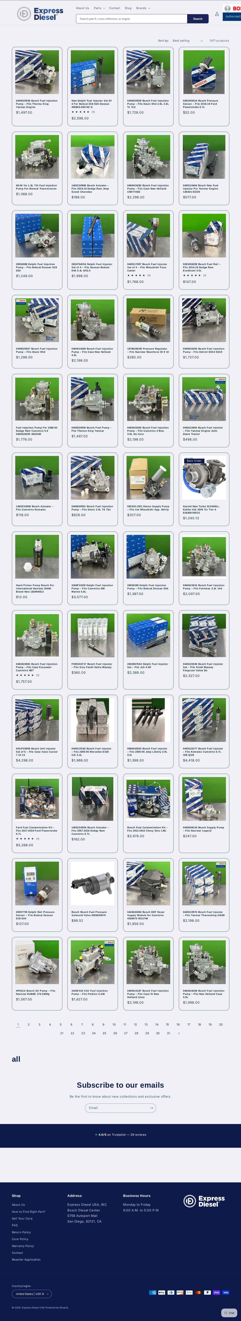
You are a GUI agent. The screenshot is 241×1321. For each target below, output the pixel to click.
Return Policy (21, 1232)
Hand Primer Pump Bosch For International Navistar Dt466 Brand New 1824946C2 (35, 588)
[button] (99, 8)
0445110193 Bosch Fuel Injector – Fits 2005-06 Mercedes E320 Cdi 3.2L (91, 751)
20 (221, 1024)
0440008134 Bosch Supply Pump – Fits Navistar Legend (203, 829)
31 (168, 1033)
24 (94, 1033)
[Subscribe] (151, 1108)
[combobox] (131, 18)
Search (197, 18)
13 (146, 1024)
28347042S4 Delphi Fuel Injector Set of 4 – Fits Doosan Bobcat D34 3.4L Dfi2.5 (92, 267)
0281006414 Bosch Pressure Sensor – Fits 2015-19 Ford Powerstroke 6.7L (200, 104)
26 (115, 1033)
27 (125, 1033)
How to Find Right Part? (29, 1211)
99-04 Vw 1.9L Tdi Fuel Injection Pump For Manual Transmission (36, 187)
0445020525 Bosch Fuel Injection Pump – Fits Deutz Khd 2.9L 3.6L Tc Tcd (148, 104)
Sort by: (163, 40)
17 (189, 1024)
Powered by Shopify (56, 1307)
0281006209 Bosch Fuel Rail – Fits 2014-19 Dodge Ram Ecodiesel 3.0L (202, 267)
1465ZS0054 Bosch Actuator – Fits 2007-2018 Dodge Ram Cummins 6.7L (90, 830)
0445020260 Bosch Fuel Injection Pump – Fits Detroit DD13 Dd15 (204, 350)
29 (147, 1033)
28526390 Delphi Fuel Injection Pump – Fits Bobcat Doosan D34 (147, 587)
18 (199, 1024)
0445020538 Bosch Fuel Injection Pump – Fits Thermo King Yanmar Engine (37, 104)
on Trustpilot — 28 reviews (120, 1134)
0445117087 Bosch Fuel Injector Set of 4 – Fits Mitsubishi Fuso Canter (147, 267)
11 (125, 1024)
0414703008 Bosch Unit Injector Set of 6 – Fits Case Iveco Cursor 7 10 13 (37, 751)
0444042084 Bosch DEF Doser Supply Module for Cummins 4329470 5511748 (146, 915)
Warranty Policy (23, 1246)
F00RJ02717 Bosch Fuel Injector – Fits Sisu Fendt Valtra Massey (92, 666)
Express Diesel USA (33, 1307)
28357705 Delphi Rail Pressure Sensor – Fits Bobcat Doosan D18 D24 (35, 915)
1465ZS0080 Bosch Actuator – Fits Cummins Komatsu (34, 508)
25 (104, 1033)
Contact (17, 1253)
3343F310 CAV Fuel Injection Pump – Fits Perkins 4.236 (90, 993)
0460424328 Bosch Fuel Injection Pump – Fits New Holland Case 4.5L (204, 994)
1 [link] (18, 1025)
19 (210, 1024)
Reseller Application (26, 1259)
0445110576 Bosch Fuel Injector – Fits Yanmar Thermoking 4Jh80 (204, 914)
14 (156, 1024)
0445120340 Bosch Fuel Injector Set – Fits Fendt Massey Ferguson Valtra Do (203, 667)
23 (83, 1033)
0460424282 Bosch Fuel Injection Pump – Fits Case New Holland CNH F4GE (148, 188)
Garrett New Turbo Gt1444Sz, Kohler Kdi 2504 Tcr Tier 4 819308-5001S (201, 509)
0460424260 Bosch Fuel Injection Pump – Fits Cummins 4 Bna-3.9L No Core (148, 430)
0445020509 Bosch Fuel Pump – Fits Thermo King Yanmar (92, 429)
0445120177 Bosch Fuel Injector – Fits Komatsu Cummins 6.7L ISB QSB (203, 751)
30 (158, 1033)
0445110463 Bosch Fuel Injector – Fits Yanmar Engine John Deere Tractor (203, 430)
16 (178, 1024)
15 (167, 1024)
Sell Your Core (22, 1218)
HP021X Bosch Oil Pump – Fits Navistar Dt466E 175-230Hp (35, 993)
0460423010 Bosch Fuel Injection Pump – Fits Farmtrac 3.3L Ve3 (204, 587)
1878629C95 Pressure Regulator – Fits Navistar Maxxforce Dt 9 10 (148, 350)
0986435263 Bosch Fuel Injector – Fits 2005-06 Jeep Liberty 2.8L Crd (147, 751)
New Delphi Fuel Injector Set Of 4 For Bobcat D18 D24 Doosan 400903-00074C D (92, 104)
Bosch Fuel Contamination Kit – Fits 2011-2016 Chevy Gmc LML (147, 829)
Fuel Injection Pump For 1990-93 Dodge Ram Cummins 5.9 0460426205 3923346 (36, 430)
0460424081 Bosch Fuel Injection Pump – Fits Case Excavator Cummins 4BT (37, 667)
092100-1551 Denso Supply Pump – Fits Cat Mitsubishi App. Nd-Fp (148, 508)
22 (72, 1033)
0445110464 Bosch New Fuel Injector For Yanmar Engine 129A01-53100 (200, 188)
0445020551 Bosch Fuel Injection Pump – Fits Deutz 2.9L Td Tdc (92, 508)
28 (136, 1033)
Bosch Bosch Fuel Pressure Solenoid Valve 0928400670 (89, 914)
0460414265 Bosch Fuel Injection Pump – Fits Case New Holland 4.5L (92, 352)
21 (61, 1033)
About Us (18, 1204)
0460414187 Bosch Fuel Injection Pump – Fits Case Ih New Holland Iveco (148, 994)
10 (114, 1024)
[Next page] (179, 1033)
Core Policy (20, 1239)
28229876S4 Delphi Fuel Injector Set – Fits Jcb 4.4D (147, 666)
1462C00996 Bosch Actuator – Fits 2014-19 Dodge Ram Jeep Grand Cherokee (90, 188)
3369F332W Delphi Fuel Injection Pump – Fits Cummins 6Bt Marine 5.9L (92, 588)
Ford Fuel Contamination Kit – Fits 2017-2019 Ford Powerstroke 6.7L (36, 830)
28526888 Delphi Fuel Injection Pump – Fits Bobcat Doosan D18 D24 (36, 267)
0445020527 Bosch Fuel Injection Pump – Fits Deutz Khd (37, 350)
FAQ (15, 1225)
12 (135, 1024)
